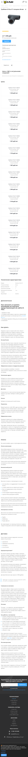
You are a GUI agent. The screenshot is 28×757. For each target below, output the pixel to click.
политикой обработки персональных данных (14, 689)
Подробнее (3, 750)
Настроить (3, 752)
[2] (4, 31)
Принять (4, 755)
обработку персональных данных (18, 687)
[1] (3, 31)
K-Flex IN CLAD (14, 713)
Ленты (14, 721)
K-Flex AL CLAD (14, 711)
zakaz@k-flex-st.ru (15, 734)
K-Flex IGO (14, 704)
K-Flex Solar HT (14, 700)
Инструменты (14, 725)
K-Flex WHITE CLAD (14, 714)
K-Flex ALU (14, 709)
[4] (6, 31)
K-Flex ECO (14, 702)
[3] (5, 31)
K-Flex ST (14, 698)
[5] (8, 31)
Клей (14, 720)
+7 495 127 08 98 (15, 731)
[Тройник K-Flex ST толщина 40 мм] (14, 19)
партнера (9, 638)
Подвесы (14, 723)
